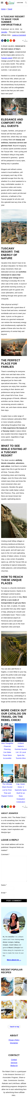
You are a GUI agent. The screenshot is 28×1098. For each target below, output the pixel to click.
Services (14, 1063)
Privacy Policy (14, 1040)
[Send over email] (8, 40)
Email (4, 893)
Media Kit (14, 1065)
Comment (5, 854)
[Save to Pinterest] (14, 40)
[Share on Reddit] (11, 40)
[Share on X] (5, 40)
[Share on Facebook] (2, 40)
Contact (14, 1060)
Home (3, 9)
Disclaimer (14, 1043)
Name (4, 885)
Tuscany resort (6, 58)
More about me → (14, 960)
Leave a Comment (19, 35)
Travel (10, 9)
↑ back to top (14, 1027)
